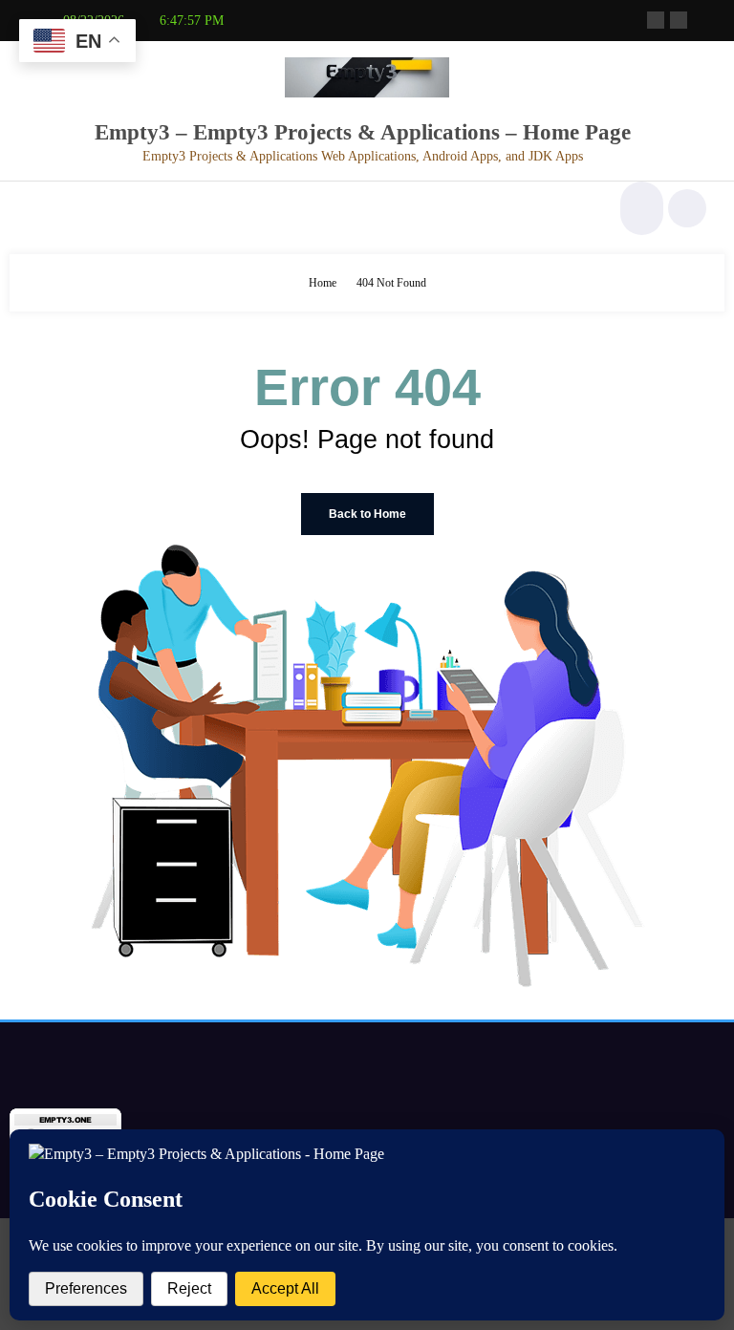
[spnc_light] (687, 208)
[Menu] (36, 208)
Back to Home (367, 514)
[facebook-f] (655, 20)
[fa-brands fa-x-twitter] (678, 20)
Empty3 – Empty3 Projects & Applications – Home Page (363, 132)
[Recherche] (639, 208)
